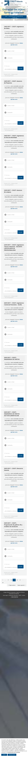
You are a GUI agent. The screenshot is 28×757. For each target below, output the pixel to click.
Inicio (6, 16)
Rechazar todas (12, 754)
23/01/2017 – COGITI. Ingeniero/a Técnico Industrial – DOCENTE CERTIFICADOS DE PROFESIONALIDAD (14, 247)
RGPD (20, 595)
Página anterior (12, 585)
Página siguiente (21, 585)
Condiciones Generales (13, 595)
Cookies (23, 595)
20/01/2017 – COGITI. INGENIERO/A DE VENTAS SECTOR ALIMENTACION (12, 413)
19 (14, 580)
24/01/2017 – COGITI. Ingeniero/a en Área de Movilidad (14, 136)
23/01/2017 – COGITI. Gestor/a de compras (13, 191)
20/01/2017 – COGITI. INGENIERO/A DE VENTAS (12, 358)
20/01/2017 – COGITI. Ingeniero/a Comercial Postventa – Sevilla (14, 304)
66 (2, 582)
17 (8, 580)
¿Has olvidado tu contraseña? (11, 69)
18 (11, 580)
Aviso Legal (5, 595)
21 (20, 580)
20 (17, 580)
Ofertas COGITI (14, 74)
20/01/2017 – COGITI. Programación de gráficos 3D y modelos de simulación (13, 524)
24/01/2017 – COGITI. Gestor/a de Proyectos (13, 82)
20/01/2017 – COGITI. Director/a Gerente (13, 469)
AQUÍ (6, 748)
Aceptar (4, 754)
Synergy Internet (14, 12)
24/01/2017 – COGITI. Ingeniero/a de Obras (14, 27)
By (9, 75)
